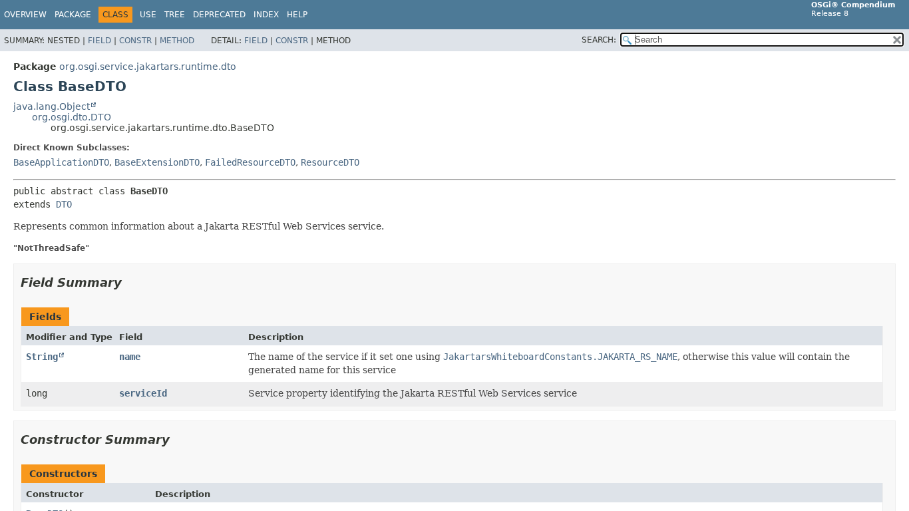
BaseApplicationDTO (61, 162)
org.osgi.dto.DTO (71, 117)
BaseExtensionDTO (157, 162)
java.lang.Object (51, 106)
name (129, 356)
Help (297, 14)
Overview (25, 14)
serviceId (143, 393)
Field (99, 40)
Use (148, 14)
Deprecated (219, 14)
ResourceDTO (330, 162)
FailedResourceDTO (250, 162)
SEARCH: (599, 40)
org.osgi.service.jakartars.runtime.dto (147, 66)
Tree (174, 14)
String (42, 356)
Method (177, 40)
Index (266, 14)
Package (73, 14)
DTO (64, 204)
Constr (135, 40)
